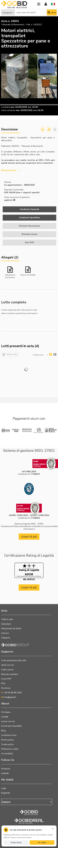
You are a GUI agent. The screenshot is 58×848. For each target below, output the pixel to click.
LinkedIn (5, 773)
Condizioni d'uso (9, 735)
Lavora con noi (8, 721)
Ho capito (42, 842)
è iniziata (5, 106)
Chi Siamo (5, 712)
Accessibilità (7, 753)
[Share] (49, 129)
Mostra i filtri (12, 354)
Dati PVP (29, 242)
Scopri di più (16, 842)
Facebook (5, 768)
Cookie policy (7, 744)
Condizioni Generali (29, 209)
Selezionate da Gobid (11, 628)
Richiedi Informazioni (29, 225)
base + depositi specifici (28, 192)
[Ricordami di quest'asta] (55, 129)
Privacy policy (7, 739)
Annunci (5, 633)
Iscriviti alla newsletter (11, 726)
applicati (8, 200)
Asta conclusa (8, 110)
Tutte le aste (7, 619)
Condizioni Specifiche (29, 217)
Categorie (7, 12)
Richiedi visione (29, 234)
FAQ (3, 683)
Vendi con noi (7, 665)
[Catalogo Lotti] (42, 129)
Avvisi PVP (6, 678)
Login (3, 788)
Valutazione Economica (10, 276)
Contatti (4, 716)
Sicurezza (5, 688)
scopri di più (29, 537)
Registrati (5, 792)
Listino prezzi (7, 669)
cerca (53, 12)
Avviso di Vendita (28, 275)
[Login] (45, 4)
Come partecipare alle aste (13, 660)
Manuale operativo (9, 674)
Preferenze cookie (9, 749)
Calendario (6, 623)
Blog (3, 730)
